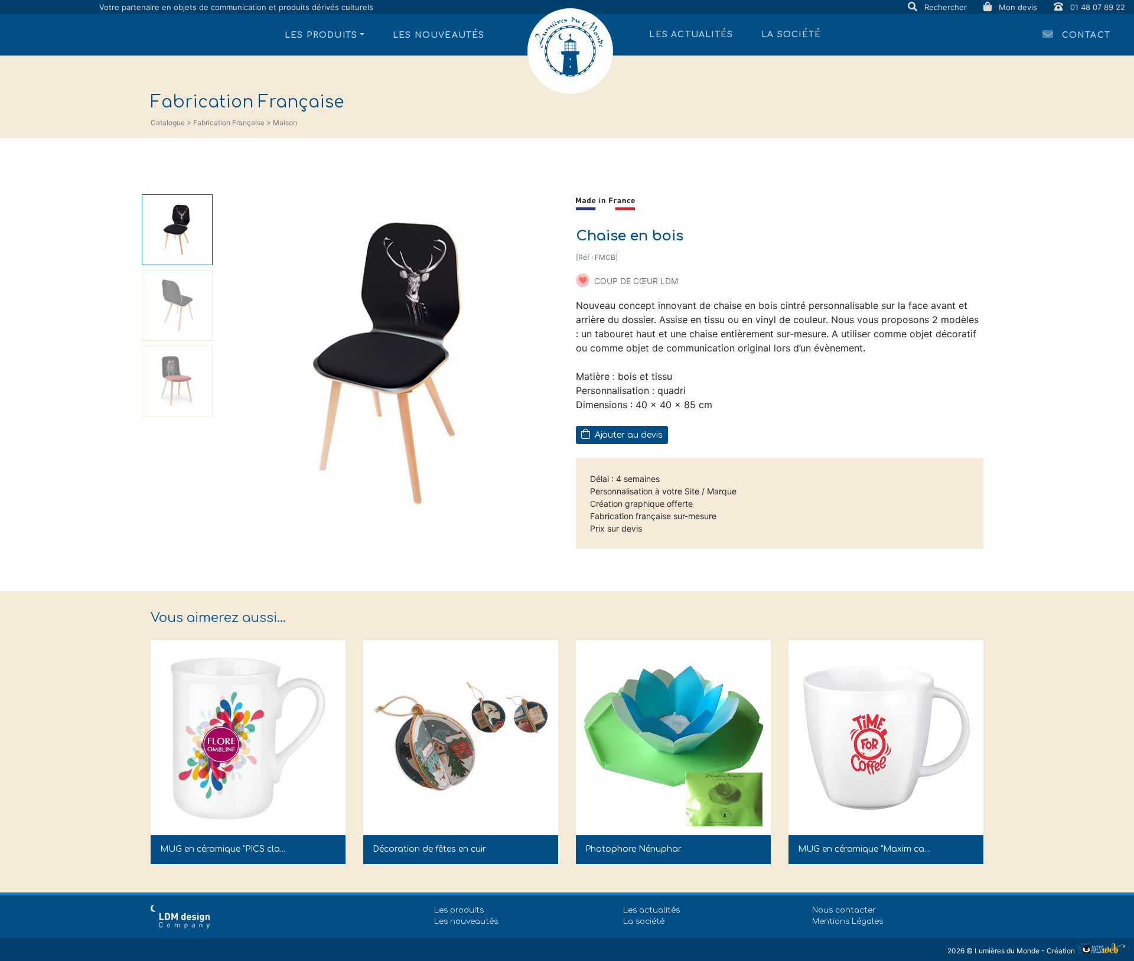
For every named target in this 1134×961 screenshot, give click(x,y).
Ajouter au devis (627, 435)
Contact (1084, 35)
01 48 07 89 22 (1096, 7)
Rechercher (945, 7)
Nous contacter (844, 910)
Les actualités (691, 34)
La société (791, 34)
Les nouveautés (439, 35)
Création (1062, 950)
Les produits (459, 910)
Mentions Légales (847, 921)
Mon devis (1018, 7)
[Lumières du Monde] (570, 51)
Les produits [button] (321, 35)
